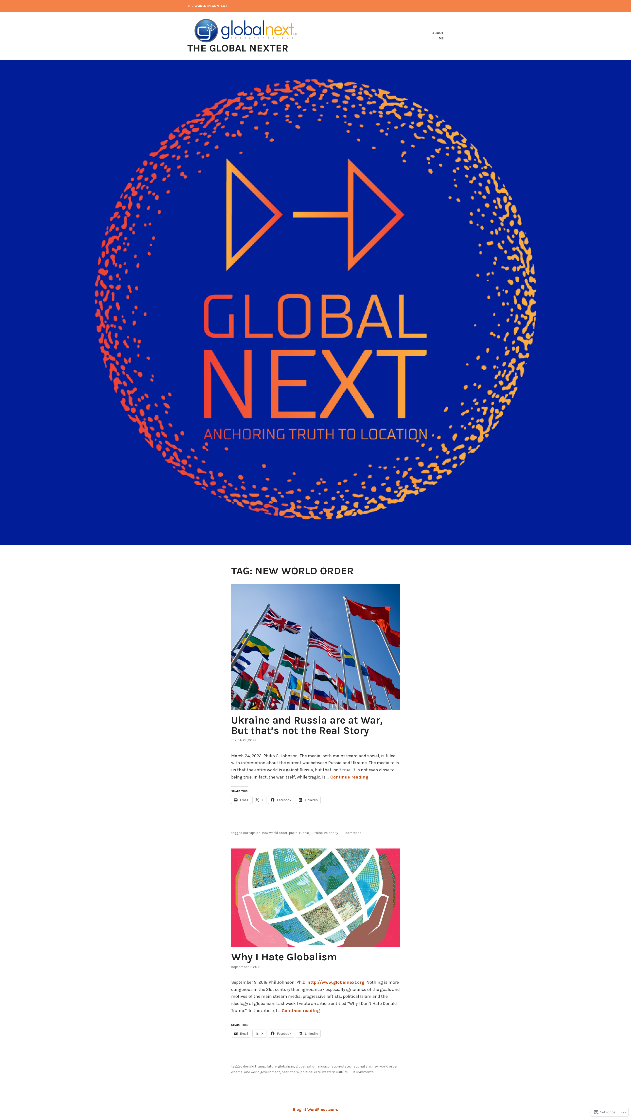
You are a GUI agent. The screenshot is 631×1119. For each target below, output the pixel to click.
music (323, 1066)
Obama (237, 1072)
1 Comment (352, 833)
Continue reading (349, 777)
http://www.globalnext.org (336, 982)
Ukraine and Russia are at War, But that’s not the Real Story (307, 725)
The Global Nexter (237, 48)
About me (438, 35)
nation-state (339, 1066)
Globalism (286, 1066)
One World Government (262, 1072)
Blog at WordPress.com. (315, 1109)
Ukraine (317, 833)
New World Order (274, 833)
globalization (306, 1066)
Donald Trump (254, 1066)
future (272, 1066)
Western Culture (335, 1072)
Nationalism (361, 1066)
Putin (293, 833)
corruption (252, 833)
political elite (310, 1072)
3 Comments (363, 1072)
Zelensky (331, 833)
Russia (304, 833)
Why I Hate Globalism (284, 957)
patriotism (290, 1072)
